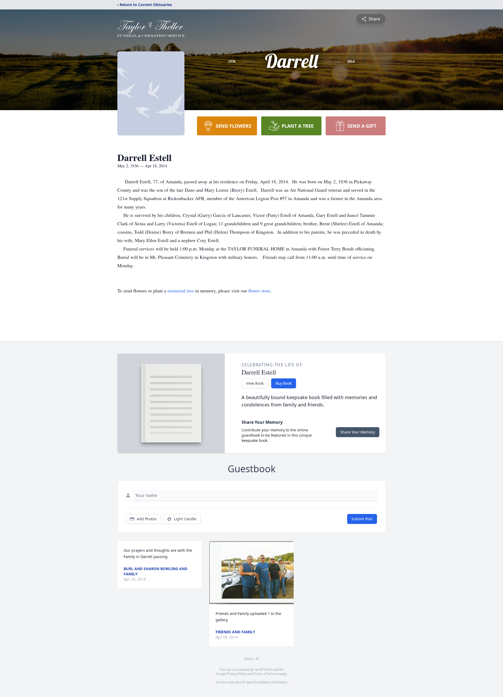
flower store (259, 290)
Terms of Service (266, 674)
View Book (255, 383)
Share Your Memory (357, 432)
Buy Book (284, 383)
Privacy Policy (237, 674)
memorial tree (180, 290)
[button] (251, 572)
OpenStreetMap (257, 682)
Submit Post (362, 518)
